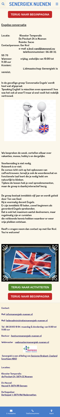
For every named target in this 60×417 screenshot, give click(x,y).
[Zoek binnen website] (3, 4)
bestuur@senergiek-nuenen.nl (26, 335)
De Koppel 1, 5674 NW (12, 394)
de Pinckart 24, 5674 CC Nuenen (17, 376)
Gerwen (23, 385)
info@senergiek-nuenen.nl (19, 314)
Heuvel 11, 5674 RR (10, 385)
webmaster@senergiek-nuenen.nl (32, 342)
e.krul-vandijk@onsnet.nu (41, 48)
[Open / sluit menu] (57, 4)
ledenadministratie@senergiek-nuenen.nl (27, 320)
